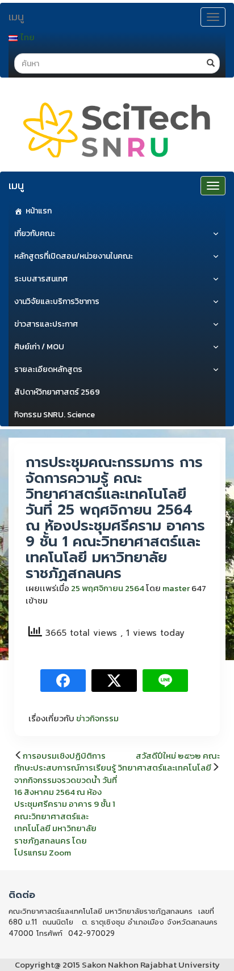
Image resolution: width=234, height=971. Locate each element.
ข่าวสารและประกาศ (46, 324)
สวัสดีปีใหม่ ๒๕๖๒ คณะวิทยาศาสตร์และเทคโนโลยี (169, 761)
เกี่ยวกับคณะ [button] (34, 233)
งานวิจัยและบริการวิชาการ (56, 301)
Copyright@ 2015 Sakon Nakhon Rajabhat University (117, 964)
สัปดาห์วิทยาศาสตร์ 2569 (57, 392)
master (176, 587)
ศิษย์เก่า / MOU (39, 347)
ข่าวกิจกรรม (97, 718)
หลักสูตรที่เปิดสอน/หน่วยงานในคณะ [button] (73, 256)
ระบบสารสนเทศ (41, 279)
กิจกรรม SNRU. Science (54, 415)
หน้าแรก (39, 211)
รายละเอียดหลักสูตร (48, 369)
